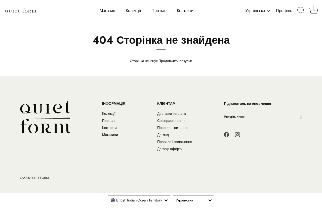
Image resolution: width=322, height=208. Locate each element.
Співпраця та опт (171, 120)
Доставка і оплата (171, 113)
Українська (255, 10)
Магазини (110, 134)
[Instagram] (237, 134)
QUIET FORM (39, 178)
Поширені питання (172, 127)
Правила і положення (174, 141)
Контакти (185, 10)
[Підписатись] (299, 117)
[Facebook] (226, 134)
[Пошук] (300, 10)
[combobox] (139, 200)
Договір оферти (170, 148)
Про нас (158, 10)
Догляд (163, 134)
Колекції (133, 10)
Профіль (284, 10)
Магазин (107, 10)
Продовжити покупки (175, 61)
